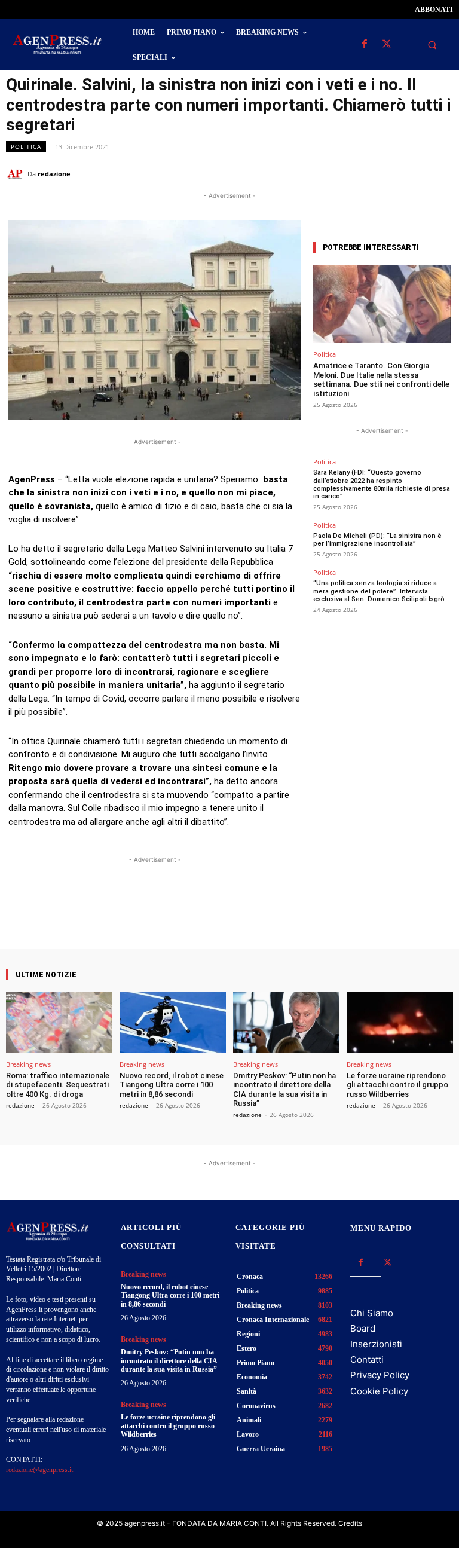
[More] (261, 914)
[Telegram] (441, 173)
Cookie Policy (379, 1391)
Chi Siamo (371, 1312)
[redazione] (16, 174)
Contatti (367, 1359)
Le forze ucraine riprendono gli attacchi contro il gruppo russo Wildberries (397, 1085)
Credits (350, 1523)
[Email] (414, 173)
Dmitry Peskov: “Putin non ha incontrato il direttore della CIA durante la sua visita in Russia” (284, 1089)
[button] (432, 45)
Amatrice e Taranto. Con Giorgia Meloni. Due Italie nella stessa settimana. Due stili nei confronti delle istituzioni (381, 379)
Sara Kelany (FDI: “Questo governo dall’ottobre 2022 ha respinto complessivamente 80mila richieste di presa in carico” (381, 484)
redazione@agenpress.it (39, 1470)
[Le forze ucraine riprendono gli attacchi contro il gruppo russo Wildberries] (400, 1022)
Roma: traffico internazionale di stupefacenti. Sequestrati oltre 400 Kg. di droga (57, 1085)
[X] (386, 44)
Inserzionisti (376, 1344)
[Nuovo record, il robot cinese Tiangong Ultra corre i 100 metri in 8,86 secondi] (173, 1022)
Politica (26, 146)
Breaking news (28, 1064)
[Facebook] (364, 44)
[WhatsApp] (386, 173)
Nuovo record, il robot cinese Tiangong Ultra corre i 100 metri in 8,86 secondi (172, 1085)
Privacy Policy (379, 1375)
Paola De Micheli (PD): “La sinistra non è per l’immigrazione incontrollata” (377, 539)
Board (362, 1328)
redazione (54, 173)
